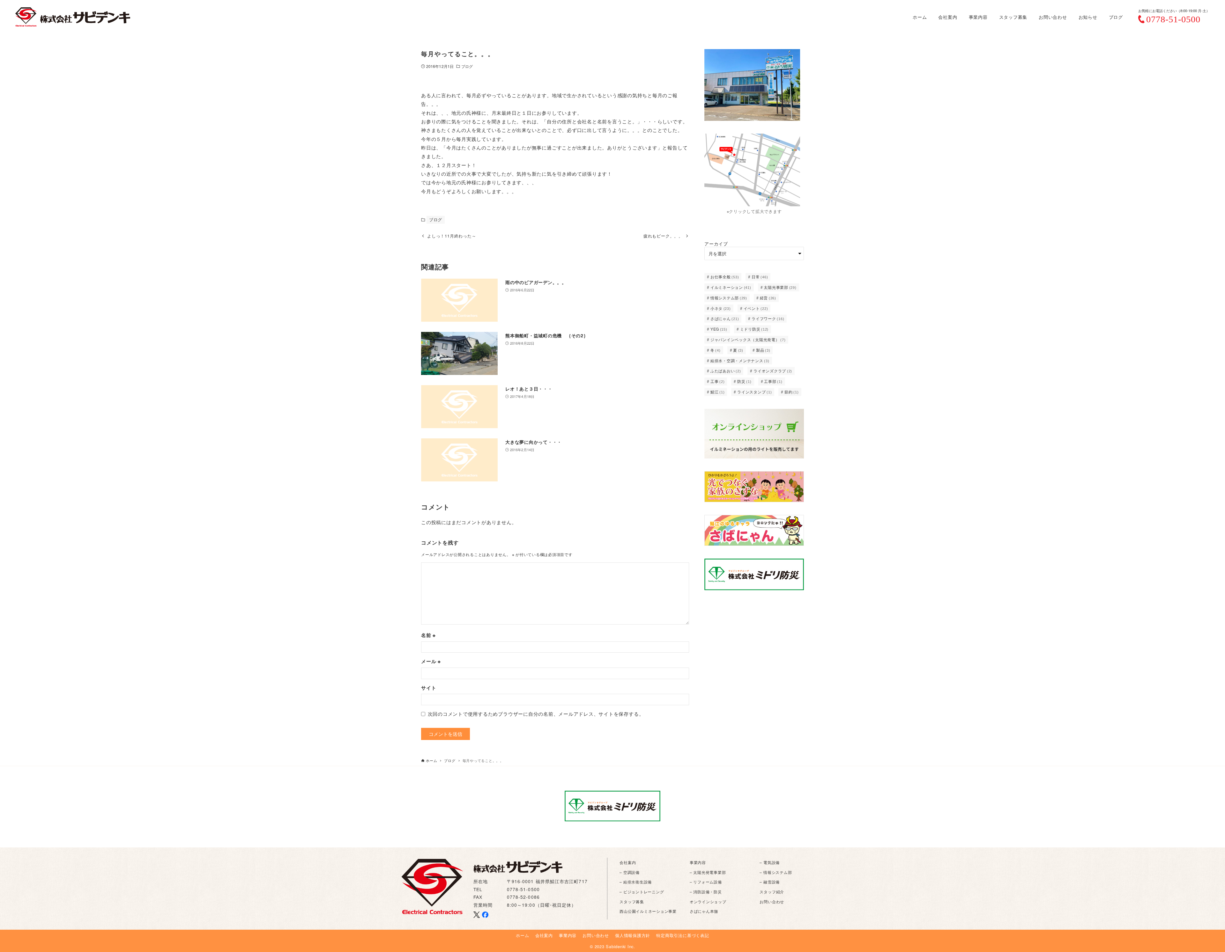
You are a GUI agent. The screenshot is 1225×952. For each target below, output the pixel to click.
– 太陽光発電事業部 (708, 872)
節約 (791, 391)
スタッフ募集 (632, 901)
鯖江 (717, 391)
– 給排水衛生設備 (636, 881)
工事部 (773, 381)
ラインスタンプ (754, 391)
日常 (760, 276)
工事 (717, 381)
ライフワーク (768, 318)
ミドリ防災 (754, 329)
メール (431, 661)
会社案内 (628, 862)
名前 (428, 635)
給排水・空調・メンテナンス (739, 360)
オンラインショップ (708, 901)
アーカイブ (716, 243)
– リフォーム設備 (706, 881)
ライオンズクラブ (773, 370)
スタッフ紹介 (772, 891)
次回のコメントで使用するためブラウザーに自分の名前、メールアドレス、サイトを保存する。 (536, 713)
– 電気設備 (770, 862)
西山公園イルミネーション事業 (648, 911)
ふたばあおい (725, 370)
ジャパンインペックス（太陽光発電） (748, 339)
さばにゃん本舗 (704, 911)
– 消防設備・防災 (706, 891)
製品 (763, 350)
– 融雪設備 (770, 881)
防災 (744, 381)
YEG (718, 329)
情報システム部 (728, 297)
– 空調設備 (630, 872)
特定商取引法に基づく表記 (682, 935)
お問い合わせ (772, 901)
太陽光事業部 (780, 287)
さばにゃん (724, 318)
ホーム (522, 935)
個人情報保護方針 (632, 935)
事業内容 (698, 862)
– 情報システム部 (776, 872)
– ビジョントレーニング (642, 891)
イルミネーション (730, 287)
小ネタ (720, 308)
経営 (768, 297)
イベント (756, 308)
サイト (428, 687)
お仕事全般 (724, 276)
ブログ (467, 66)
